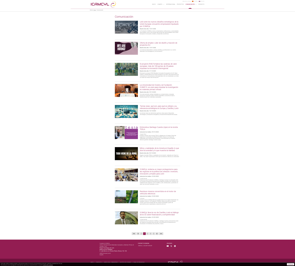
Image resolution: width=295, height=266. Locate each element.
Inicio (154, 4)
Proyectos (180, 4)
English (202, 1)
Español (196, 1)
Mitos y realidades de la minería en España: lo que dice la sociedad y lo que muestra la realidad (159, 149)
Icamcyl (159, 4)
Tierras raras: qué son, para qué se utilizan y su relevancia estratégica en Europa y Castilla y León (159, 107)
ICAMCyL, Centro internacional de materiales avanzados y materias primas (103, 4)
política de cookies (48, 265)
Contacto (201, 4)
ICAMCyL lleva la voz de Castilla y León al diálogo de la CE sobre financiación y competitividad (159, 213)
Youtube (168, 246)
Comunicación (190, 4)
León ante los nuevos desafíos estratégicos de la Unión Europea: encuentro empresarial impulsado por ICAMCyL (159, 24)
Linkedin (175, 246)
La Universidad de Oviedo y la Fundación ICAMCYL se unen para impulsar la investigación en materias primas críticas (159, 87)
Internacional (170, 4)
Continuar (290, 264)
